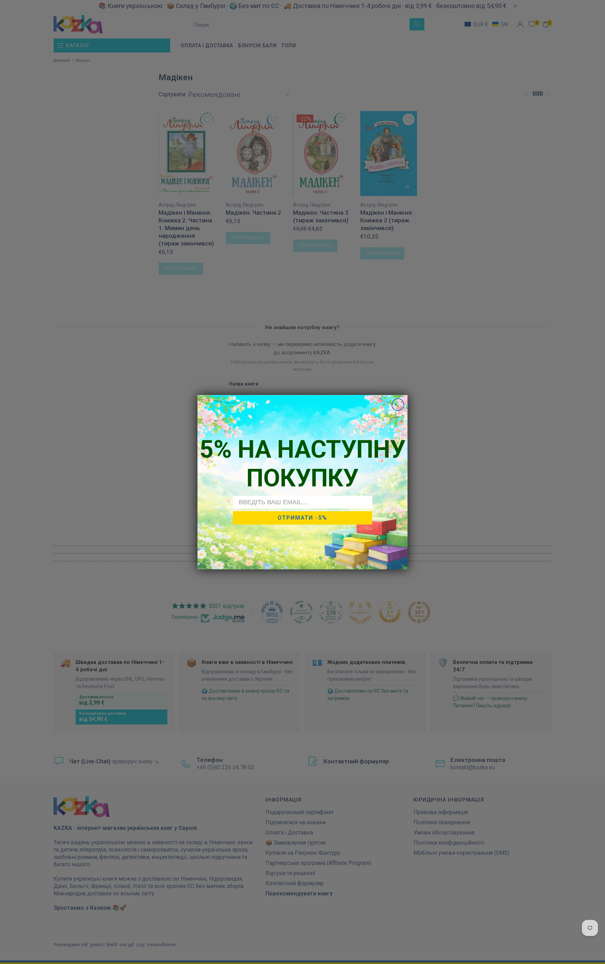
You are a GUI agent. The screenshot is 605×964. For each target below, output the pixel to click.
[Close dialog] (398, 404)
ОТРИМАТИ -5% (302, 517)
